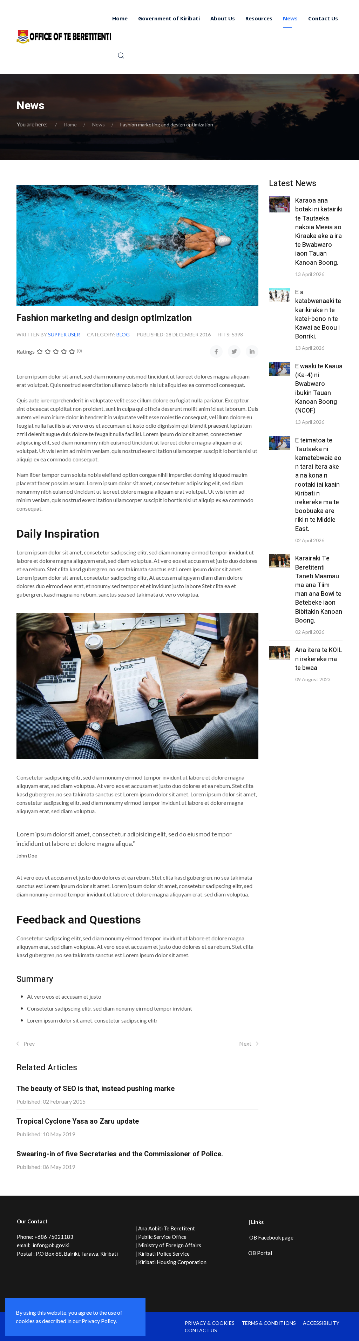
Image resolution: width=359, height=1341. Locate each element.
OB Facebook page (270, 1237)
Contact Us (323, 18)
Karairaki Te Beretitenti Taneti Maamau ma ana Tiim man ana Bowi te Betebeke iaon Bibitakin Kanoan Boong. (318, 589)
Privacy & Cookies (210, 1323)
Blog (123, 334)
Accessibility (321, 1323)
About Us (222, 18)
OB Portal (260, 1253)
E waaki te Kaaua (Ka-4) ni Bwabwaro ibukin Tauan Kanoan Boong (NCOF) (319, 388)
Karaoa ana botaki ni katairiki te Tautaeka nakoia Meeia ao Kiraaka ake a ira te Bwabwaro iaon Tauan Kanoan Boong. (319, 231)
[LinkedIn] (252, 351)
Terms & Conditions (269, 1323)
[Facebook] (216, 351)
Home (120, 18)
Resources (258, 18)
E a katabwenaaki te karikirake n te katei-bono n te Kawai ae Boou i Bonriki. (318, 314)
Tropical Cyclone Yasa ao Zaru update (77, 1121)
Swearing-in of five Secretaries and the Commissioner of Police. (119, 1154)
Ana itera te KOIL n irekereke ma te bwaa (318, 658)
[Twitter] (234, 351)
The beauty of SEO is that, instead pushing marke (95, 1089)
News (290, 18)
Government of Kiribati (169, 18)
